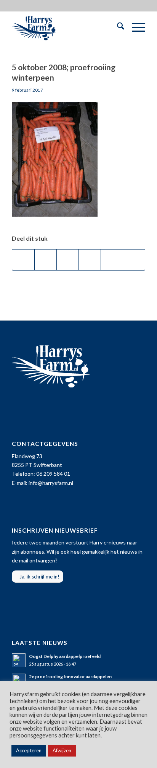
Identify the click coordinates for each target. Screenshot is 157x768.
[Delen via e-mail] (134, 260)
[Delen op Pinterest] (90, 260)
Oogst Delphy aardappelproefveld (65, 656)
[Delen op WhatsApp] (67, 260)
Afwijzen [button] (62, 750)
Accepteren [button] (29, 750)
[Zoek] (116, 27)
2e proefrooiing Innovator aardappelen (70, 676)
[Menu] (134, 27)
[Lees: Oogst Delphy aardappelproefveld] (19, 660)
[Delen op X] (45, 260)
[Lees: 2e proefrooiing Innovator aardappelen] (19, 680)
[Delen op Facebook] (23, 260)
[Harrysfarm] (65, 27)
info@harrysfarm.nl (51, 483)
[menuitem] (116, 27)
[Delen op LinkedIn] (112, 260)
